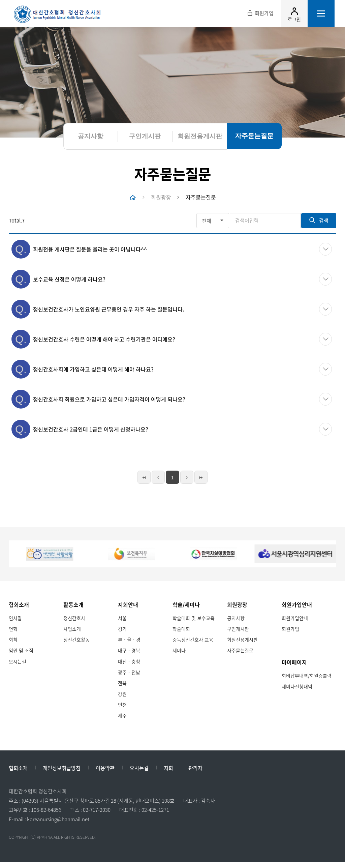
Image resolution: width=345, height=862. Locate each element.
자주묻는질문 (240, 650)
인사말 (15, 618)
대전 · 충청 (129, 661)
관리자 (195, 768)
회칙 (13, 639)
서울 (122, 618)
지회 (168, 768)
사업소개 (72, 629)
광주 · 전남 (129, 672)
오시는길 (17, 661)
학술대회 (181, 629)
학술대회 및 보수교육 (193, 618)
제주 (122, 715)
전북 (122, 683)
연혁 (13, 629)
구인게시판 (238, 629)
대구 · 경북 (129, 650)
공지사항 (236, 618)
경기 (122, 629)
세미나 (179, 650)
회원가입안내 (295, 618)
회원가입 (290, 629)
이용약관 (105, 768)
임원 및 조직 (21, 650)
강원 (122, 694)
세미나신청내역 (297, 686)
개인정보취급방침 (62, 768)
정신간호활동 (76, 639)
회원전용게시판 (242, 639)
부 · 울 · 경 (129, 639)
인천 (122, 705)
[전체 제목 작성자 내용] (212, 220)
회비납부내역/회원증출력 (307, 676)
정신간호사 (74, 618)
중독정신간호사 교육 (192, 639)
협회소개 (18, 768)
